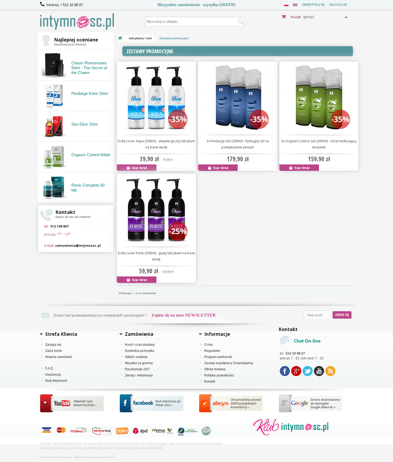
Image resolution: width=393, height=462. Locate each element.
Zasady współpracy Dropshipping (228, 363)
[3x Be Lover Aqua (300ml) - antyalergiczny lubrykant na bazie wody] (156, 97)
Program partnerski (218, 357)
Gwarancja (53, 374)
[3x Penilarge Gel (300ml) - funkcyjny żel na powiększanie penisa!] (237, 97)
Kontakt (209, 381)
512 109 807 (59, 226)
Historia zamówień (58, 357)
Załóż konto (53, 351)
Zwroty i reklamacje (139, 375)
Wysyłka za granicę (139, 363)
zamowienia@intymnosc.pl (78, 245)
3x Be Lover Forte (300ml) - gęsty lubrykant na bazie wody (156, 256)
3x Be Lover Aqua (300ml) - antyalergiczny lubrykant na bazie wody (156, 144)
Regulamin (212, 351)
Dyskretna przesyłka (139, 351)
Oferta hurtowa (215, 369)
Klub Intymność (56, 381)
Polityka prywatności (219, 375)
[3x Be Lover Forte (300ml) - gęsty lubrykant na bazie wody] (156, 209)
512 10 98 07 (73, 5)
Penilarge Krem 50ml (89, 93)
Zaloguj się (338, 4)
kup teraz (139, 168)
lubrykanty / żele (140, 38)
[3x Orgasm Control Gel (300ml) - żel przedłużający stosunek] (319, 97)
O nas (208, 344)
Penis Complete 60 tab (88, 187)
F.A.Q (49, 368)
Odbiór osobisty (136, 357)
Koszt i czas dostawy (140, 344)
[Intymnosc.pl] (90, 21)
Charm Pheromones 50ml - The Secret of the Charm (89, 68)
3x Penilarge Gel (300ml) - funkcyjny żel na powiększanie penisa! (237, 144)
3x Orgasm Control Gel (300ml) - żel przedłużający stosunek (319, 144)
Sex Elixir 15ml (84, 124)
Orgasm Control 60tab (90, 154)
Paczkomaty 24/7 (137, 369)
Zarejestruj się (313, 4)
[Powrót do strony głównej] (120, 38)
